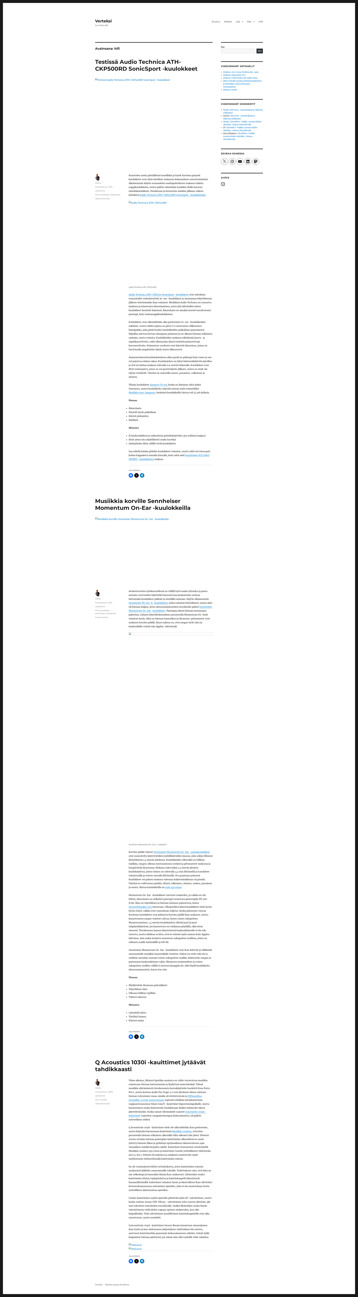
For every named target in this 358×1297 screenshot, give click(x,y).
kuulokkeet (104, 195)
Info (261, 21)
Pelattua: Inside (230, 90)
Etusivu (216, 21)
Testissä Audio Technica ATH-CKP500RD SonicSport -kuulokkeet (146, 65)
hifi (96, 195)
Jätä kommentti (102, 198)
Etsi (223, 47)
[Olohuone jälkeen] (171, 1249)
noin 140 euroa (173, 887)
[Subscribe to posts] (223, 184)
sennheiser (100, 613)
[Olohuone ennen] (171, 1245)
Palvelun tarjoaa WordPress (117, 1285)
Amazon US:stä (158, 384)
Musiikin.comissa (181, 1131)
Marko (98, 183)
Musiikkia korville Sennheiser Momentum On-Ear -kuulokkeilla (143, 504)
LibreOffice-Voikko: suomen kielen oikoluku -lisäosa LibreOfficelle (239, 136)
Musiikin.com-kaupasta (142, 392)
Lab (238, 21)
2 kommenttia (101, 617)
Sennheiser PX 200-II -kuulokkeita (148, 602)
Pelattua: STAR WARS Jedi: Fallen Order (240, 78)
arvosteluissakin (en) (140, 906)
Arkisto (228, 21)
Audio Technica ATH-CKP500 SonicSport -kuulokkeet (159, 294)
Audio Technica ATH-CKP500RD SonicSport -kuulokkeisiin (173, 195)
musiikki (103, 1100)
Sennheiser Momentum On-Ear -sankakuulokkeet (182, 852)
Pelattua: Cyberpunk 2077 (234, 75)
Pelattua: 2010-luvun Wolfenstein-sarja (240, 72)
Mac (249, 21)
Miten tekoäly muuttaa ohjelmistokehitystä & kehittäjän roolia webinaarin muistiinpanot (242, 84)
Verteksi (103, 21)
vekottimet (100, 191)
